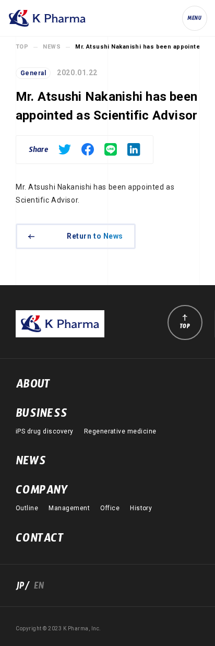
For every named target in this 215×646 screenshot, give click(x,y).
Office (110, 508)
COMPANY (42, 492)
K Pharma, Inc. (47, 18)
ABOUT (33, 386)
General (33, 73)
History (141, 508)
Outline (27, 508)
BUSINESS (41, 415)
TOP (22, 46)
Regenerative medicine (120, 431)
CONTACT (40, 540)
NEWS (52, 46)
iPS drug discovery (45, 431)
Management (69, 508)
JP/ (25, 587)
